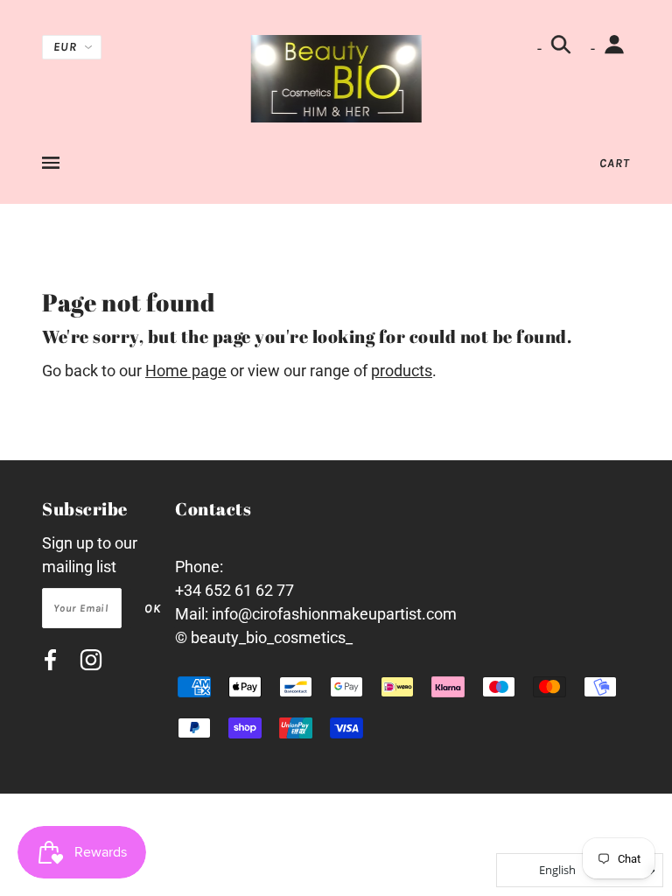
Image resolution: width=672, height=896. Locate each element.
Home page (186, 370)
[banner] (336, 77)
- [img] (541, 48)
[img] (50, 662)
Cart (614, 163)
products (401, 370)
